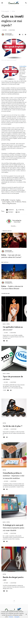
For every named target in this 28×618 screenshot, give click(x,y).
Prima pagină (5, 11)
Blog (4, 324)
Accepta (17, 617)
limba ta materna (16, 202)
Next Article (4, 262)
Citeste (11, 617)
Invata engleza (22, 66)
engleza (18, 200)
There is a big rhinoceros (9, 203)
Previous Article (7, 230)
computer (12, 200)
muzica (24, 202)
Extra (13, 11)
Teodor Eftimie (17, 222)
